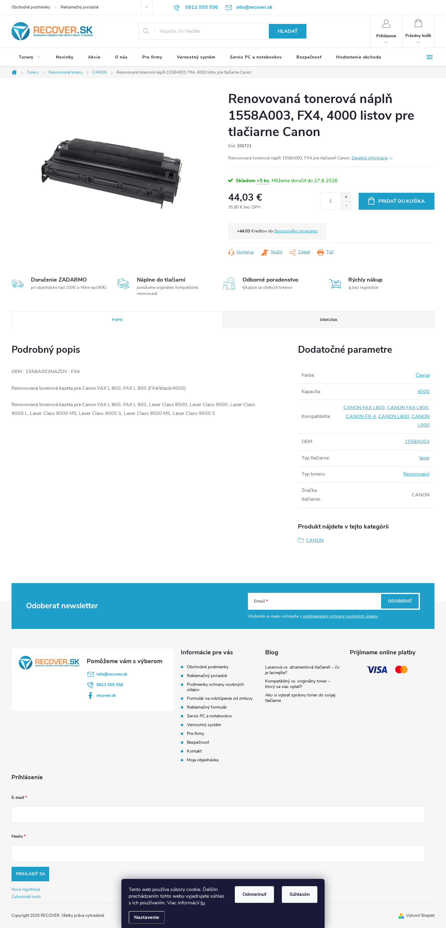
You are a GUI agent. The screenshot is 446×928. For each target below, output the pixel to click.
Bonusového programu (296, 231)
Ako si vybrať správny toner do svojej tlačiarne (300, 697)
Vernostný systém (204, 725)
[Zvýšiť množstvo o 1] (346, 197)
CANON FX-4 (361, 416)
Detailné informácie (370, 158)
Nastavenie (146, 917)
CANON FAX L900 (407, 407)
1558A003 (417, 441)
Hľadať (288, 31)
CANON (315, 540)
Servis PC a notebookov (209, 716)
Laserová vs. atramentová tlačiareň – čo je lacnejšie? (302, 670)
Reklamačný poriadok (80, 7)
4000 (423, 391)
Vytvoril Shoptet (420, 915)
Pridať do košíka (401, 201)
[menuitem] (30, 57)
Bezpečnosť (198, 742)
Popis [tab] (117, 319)
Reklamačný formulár (207, 707)
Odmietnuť (254, 894)
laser (424, 458)
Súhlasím (299, 894)
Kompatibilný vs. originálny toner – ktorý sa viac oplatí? (297, 683)
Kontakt (194, 751)
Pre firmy (195, 733)
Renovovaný (416, 474)
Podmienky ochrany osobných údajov (215, 687)
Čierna (423, 375)
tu (203, 903)
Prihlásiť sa (30, 874)
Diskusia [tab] (328, 319)
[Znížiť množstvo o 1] (346, 205)
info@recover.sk (111, 674)
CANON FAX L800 (364, 407)
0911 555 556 (109, 685)
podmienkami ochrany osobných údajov (340, 616)
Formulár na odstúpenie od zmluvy (219, 698)
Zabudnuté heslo (26, 897)
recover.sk (106, 695)
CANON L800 (393, 416)
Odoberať (400, 601)
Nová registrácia (26, 889)
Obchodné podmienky (31, 7)
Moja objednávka (202, 760)
